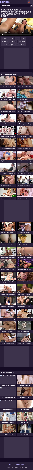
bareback (6, 44)
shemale (14, 41)
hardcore (22, 41)
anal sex (6, 41)
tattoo (23, 44)
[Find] (31, 6)
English (30, 2)
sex (12, 38)
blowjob (6, 38)
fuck (18, 38)
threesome (15, 44)
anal (24, 38)
